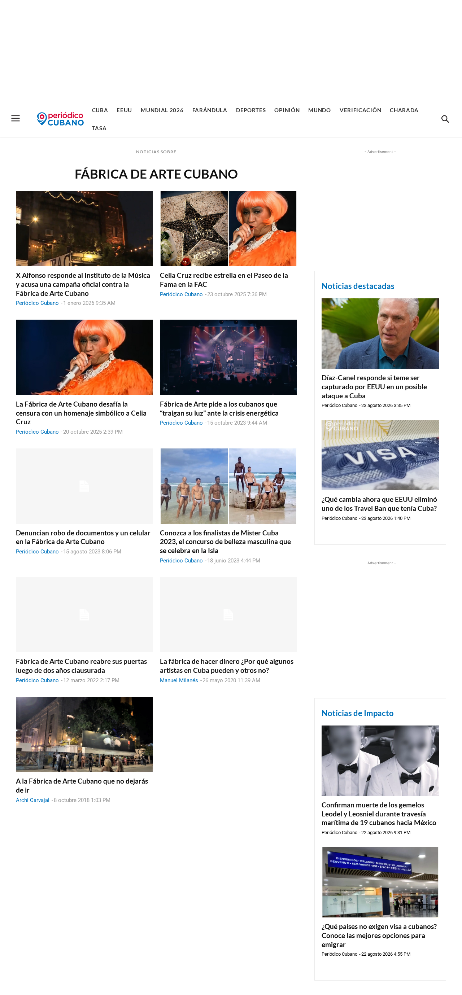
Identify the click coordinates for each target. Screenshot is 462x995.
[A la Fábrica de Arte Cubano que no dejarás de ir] (84, 734)
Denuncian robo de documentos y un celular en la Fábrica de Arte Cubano (83, 537)
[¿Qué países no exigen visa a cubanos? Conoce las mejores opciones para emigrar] (380, 882)
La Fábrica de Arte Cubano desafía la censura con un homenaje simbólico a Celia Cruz (81, 413)
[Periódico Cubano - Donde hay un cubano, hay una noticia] (60, 119)
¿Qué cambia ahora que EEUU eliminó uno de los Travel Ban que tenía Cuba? (379, 503)
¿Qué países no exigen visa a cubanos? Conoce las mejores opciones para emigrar (379, 935)
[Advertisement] (231, 50)
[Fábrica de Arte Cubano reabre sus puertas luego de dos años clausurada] (84, 615)
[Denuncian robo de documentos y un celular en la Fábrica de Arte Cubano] (84, 486)
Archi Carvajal (32, 800)
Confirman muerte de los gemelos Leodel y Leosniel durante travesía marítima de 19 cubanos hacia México (379, 814)
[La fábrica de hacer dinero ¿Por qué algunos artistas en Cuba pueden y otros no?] (228, 615)
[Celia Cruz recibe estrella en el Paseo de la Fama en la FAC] (228, 229)
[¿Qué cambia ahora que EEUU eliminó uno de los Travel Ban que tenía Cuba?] (380, 455)
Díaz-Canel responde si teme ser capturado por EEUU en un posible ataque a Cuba (374, 386)
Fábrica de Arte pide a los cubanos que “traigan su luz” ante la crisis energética (219, 408)
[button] (445, 119)
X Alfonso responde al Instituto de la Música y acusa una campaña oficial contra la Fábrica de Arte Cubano (83, 284)
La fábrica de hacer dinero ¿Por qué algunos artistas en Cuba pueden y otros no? (226, 665)
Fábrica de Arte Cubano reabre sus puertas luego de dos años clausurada (81, 665)
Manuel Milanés (179, 680)
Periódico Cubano (37, 303)
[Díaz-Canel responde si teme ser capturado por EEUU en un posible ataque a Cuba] (380, 333)
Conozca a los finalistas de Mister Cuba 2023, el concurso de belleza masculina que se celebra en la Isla (225, 542)
